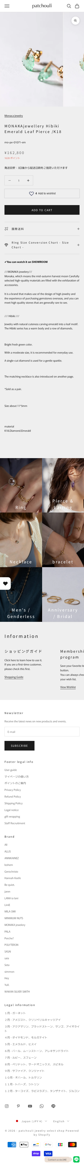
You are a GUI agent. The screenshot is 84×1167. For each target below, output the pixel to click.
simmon (9, 971)
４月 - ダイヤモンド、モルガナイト (25, 1037)
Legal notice (11, 810)
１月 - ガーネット (15, 1013)
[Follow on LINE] (53, 1106)
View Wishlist (68, 687)
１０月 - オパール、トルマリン (23, 1077)
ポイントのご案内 (15, 783)
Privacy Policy (12, 790)
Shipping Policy (13, 803)
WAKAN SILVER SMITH (17, 991)
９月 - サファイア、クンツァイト (24, 1071)
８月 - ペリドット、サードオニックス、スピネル (33, 1064)
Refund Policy (12, 796)
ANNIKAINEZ (11, 858)
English (59, 1121)
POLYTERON (11, 944)
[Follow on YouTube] (30, 1106)
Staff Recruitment (14, 823)
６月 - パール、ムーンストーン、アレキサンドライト (36, 1051)
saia (6, 958)
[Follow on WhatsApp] (41, 1106)
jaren (7, 891)
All (5, 844)
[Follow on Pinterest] (18, 1106)
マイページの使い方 (16, 776)
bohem (8, 865)
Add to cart (42, 210)
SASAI (7, 951)
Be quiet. (9, 884)
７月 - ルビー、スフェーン (20, 1057)
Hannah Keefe (12, 878)
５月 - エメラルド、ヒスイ (20, 1044)
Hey (6, 978)
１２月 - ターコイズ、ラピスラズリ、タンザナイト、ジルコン (42, 1091)
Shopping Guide (13, 677)
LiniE (7, 905)
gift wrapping (12, 816)
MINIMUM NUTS (13, 918)
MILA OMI (10, 911)
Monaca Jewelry (13, 115)
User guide (10, 770)
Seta (6, 965)
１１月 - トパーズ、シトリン (21, 1084)
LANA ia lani (11, 898)
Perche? (9, 938)
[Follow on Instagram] (6, 1106)
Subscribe (19, 745)
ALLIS (7, 851)
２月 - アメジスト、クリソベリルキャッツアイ (32, 1019)
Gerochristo (11, 871)
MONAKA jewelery (14, 925)
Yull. (6, 985)
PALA (7, 931)
